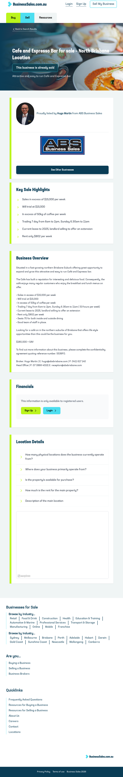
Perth (61, 638)
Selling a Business (19, 668)
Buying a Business (19, 663)
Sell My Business (103, 4)
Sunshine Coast (37, 642)
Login (69, 4)
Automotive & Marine (22, 623)
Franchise (64, 627)
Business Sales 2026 (76, 772)
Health (66, 618)
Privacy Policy (43, 772)
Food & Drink (29, 618)
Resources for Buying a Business (28, 705)
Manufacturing (18, 627)
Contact (13, 727)
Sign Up (81, 4)
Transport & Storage (83, 623)
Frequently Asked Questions (25, 700)
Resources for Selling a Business (28, 710)
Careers (13, 721)
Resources (45, 18)
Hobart (89, 638)
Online (36, 627)
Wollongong (76, 642)
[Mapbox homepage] (23, 576)
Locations (15, 732)
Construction (50, 618)
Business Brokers (19, 674)
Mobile (49, 627)
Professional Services (53, 623)
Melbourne (30, 638)
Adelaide (74, 638)
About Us (14, 716)
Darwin (102, 638)
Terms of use (58, 772)
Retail (13, 618)
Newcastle (58, 642)
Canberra (94, 642)
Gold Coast (16, 642)
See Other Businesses (62, 170)
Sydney (14, 638)
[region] (62, 545)
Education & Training (88, 618)
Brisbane (47, 638)
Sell (27, 18)
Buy (13, 18)
